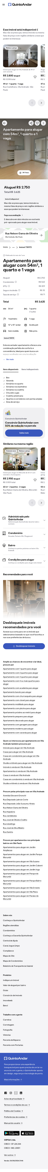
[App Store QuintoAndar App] (28, 1133)
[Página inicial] (20, 4)
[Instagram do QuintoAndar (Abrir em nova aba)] (10, 1092)
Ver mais (10, 359)
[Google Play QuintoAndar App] (12, 1133)
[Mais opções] (43, 123)
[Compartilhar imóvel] (31, 123)
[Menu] (3, 4)
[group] (20, 68)
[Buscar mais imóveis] (4, 123)
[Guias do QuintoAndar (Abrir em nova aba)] (15, 1092)
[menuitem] (7, 247)
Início (5, 247)
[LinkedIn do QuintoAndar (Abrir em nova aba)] (21, 1092)
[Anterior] (32, 102)
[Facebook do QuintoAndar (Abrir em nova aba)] (5, 1092)
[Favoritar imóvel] (37, 123)
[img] (20, 55)
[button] (24, 520)
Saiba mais (24, 433)
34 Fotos (25, 172)
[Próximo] (41, 102)
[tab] (10, 369)
